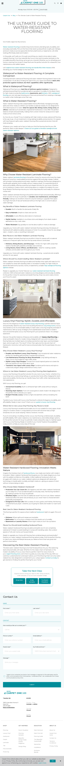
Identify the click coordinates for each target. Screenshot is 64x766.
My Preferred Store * (39, 647)
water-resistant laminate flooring (44, 271)
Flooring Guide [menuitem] (38, 736)
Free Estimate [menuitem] (7, 748)
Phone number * (8, 635)
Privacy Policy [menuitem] (54, 746)
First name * (6, 608)
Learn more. (42, 763)
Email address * (37, 635)
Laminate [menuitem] (6, 742)
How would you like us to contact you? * (14, 625)
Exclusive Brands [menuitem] (37, 751)
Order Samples (32, 581)
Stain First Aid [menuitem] (38, 733)
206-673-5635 (43, 9)
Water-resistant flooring (11, 47)
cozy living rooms (50, 325)
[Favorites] (58, 3)
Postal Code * (7, 647)
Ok (53, 761)
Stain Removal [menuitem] (38, 730)
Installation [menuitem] (37, 747)
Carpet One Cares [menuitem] (53, 734)
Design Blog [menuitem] (22, 746)
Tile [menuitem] (4, 745)
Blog (14, 15)
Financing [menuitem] (6, 752)
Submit (32, 684)
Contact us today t (51, 558)
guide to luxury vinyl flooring (45, 402)
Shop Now (19, 580)
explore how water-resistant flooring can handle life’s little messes (28, 67)
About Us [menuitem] (52, 730)
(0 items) (61, 3)
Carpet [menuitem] (5, 739)
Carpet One (6, 15)
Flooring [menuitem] (5, 730)
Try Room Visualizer (44, 581)
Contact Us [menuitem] (53, 738)
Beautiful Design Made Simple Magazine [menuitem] (22, 740)
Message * (6, 658)
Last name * (36, 608)
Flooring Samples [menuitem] (21, 734)
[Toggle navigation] (2, 3)
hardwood (40, 512)
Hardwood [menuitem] (6, 736)
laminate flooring (19, 177)
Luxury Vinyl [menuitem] (6, 733)
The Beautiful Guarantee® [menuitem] (38, 740)
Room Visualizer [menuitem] (23, 730)
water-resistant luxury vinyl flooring (32, 323)
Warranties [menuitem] (37, 744)
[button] (54, 3)
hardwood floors (29, 473)
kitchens (45, 93)
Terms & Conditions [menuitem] (53, 742)
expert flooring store (13, 554)
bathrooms (25, 93)
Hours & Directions (9, 707)
